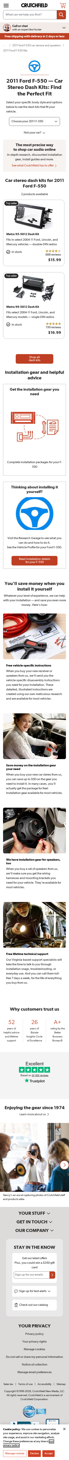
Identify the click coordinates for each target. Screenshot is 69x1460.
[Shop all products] (6, 5)
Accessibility (45, 1384)
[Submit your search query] (61, 14)
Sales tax (8, 1384)
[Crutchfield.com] (35, 5)
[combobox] (34, 14)
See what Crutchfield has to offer (33, 165)
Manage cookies (34, 1349)
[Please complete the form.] (52, 1275)
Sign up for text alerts (33, 1291)
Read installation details (34, 561)
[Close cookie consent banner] (64, 1429)
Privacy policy (34, 1334)
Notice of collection (34, 1364)
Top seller (11, 203)
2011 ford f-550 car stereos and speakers (36, 45)
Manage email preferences (34, 1372)
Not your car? (33, 132)
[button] (64, 1165)
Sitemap (61, 1384)
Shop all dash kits (34, 359)
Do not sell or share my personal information (34, 1357)
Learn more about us (33, 1114)
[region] (34, 1165)
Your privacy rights (34, 1341)
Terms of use (25, 1384)
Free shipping (34, 36)
